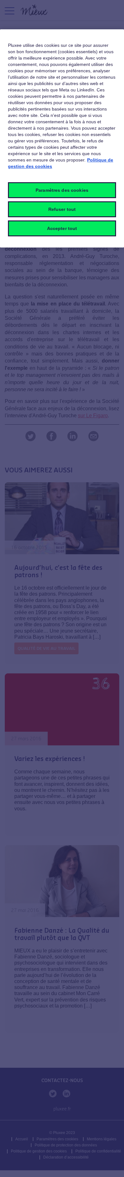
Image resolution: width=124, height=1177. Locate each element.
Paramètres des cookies (62, 190)
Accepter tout (62, 228)
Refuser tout (62, 209)
